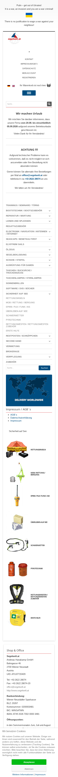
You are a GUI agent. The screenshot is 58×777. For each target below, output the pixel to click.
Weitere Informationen (22, 774)
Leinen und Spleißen (18, 221)
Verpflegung (14, 357)
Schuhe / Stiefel (15, 260)
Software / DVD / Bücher (20, 288)
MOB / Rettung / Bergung (20, 302)
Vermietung (13, 346)
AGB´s (13, 414)
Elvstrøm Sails (15, 244)
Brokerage (12, 351)
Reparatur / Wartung (18, 216)
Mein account (29, 73)
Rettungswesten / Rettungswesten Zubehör (27, 325)
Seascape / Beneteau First (21, 239)
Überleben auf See (17, 311)
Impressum (16, 420)
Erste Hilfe (12, 331)
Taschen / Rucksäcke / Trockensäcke (19, 271)
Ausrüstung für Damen (20, 265)
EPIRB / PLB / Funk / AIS (18, 307)
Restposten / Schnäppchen (21, 336)
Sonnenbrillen (15, 283)
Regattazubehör (16, 226)
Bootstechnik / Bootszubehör (24, 210)
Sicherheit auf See (17, 293)
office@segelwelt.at (32, 175)
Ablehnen (29, 769)
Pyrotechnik (13, 320)
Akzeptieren (29, 762)
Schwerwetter (15, 315)
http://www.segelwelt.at (18, 690)
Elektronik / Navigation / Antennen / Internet (26, 232)
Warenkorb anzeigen (49, 85)
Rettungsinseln (15, 298)
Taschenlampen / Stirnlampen (23, 278)
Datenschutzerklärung (21, 417)
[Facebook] (29, 51)
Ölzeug (10, 249)
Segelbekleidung (16, 255)
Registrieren (29, 78)
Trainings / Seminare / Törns (22, 205)
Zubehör (11, 362)
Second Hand (13, 341)
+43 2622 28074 (32, 179)
